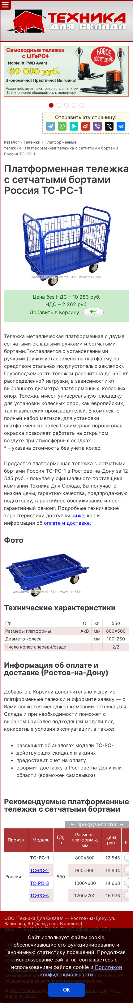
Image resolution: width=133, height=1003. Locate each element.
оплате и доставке (67, 523)
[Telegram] (50, 126)
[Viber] (97, 126)
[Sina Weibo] (85, 126)
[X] (109, 126)
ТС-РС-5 (39, 895)
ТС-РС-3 (39, 883)
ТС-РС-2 (39, 870)
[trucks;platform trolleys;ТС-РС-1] (94, 312)
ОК (66, 989)
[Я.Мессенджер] (74, 126)
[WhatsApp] (62, 126)
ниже (77, 515)
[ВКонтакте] (121, 126)
